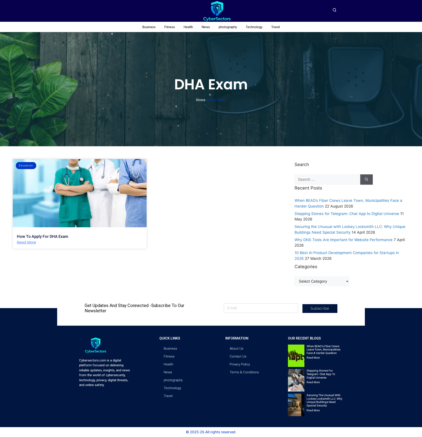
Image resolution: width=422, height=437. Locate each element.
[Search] (366, 179)
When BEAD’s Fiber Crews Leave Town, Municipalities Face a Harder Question (323, 350)
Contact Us (238, 356)
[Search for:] (327, 179)
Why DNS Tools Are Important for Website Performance (344, 240)
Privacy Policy (240, 364)
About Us (236, 348)
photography (228, 27)
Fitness (169, 27)
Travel (275, 27)
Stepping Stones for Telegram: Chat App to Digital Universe (347, 213)
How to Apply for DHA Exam (42, 236)
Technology (254, 27)
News (206, 27)
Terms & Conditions (244, 372)
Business (149, 27)
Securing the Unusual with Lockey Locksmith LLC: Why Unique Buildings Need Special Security (324, 400)
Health (188, 27)
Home (201, 100)
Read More (26, 242)
